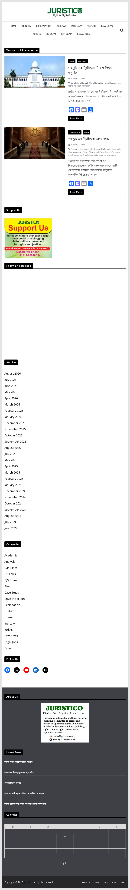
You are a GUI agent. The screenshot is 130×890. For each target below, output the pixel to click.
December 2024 (14, 491)
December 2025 (14, 423)
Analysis (9, 561)
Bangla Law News (78, 83)
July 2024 (10, 522)
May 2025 (10, 460)
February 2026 (13, 410)
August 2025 (12, 448)
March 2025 (12, 472)
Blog (7, 586)
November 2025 (15, 429)
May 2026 (10, 392)
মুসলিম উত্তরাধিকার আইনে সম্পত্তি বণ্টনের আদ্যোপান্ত (25, 803)
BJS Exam (51, 33)
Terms (113, 882)
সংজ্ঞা (108, 155)
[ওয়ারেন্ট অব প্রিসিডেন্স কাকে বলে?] (34, 143)
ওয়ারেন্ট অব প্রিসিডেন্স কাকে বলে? (89, 138)
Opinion (26, 25)
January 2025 (13, 485)
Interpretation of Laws (78, 152)
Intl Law (76, 25)
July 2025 (10, 454)
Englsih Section (14, 599)
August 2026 (12, 373)
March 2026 (12, 404)
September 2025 (15, 441)
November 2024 (15, 497)
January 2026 (13, 417)
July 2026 (10, 380)
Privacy (105, 882)
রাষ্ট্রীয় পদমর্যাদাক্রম (100, 155)
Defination (95, 149)
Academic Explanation (80, 149)
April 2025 (11, 466)
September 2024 (15, 509)
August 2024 (12, 516)
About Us (86, 882)
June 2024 (10, 528)
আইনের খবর (72, 86)
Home (13, 25)
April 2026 (11, 398)
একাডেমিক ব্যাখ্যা (73, 155)
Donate (96, 882)
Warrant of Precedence (110, 83)
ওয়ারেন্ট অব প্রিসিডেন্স (83, 86)
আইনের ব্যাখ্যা (115, 152)
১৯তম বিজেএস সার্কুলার (12, 782)
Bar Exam (66, 33)
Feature (91, 25)
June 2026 (10, 386)
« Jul (64, 863)
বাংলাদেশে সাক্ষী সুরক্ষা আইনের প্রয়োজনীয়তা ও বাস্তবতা (25, 793)
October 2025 (13, 435)
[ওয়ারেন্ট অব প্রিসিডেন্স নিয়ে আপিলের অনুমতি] (34, 72)
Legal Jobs (83, 33)
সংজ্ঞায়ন (113, 155)
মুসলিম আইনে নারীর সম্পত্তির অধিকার (18, 761)
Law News (107, 25)
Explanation (44, 25)
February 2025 (13, 479)
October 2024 (13, 503)
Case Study (11, 592)
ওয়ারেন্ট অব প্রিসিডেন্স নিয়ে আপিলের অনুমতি (90, 70)
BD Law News (93, 83)
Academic (10, 555)
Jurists (37, 33)
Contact (122, 882)
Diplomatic (106, 149)
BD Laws (61, 25)
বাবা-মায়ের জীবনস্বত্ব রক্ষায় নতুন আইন (18, 772)
